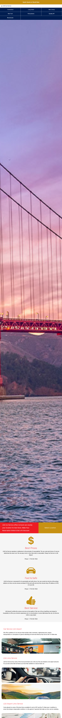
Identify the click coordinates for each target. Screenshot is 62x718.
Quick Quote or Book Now (31, 2)
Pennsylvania (31, 13)
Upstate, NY (51, 13)
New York (10, 13)
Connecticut (10, 9)
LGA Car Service (7, 6)
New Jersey (52, 9)
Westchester (10, 17)
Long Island (31, 9)
